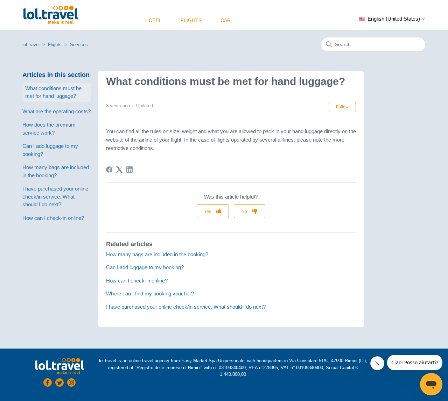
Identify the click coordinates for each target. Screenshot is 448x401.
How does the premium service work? (49, 129)
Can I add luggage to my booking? (50, 150)
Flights (191, 20)
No (244, 211)
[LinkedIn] (129, 169)
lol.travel (31, 44)
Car (225, 20)
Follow (342, 107)
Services (79, 44)
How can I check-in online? (53, 218)
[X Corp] (119, 169)
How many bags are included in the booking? (55, 171)
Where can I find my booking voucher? (150, 293)
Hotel (153, 20)
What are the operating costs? (56, 111)
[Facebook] (109, 169)
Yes (207, 211)
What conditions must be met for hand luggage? (53, 92)
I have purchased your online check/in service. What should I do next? (55, 196)
